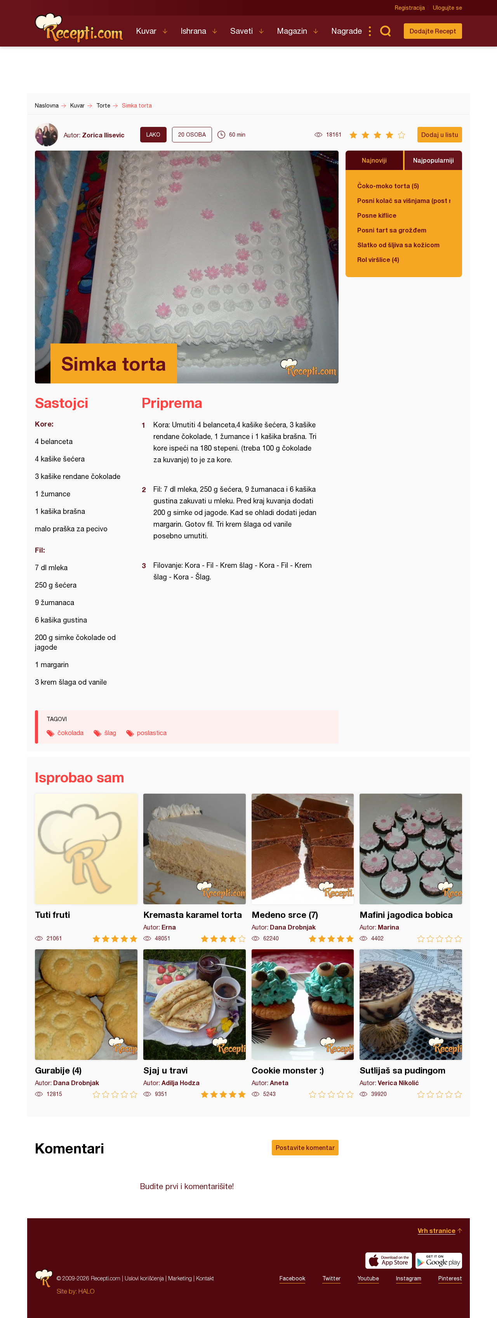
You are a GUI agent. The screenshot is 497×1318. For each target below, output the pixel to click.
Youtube (368, 1278)
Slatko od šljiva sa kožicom (398, 244)
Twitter (331, 1278)
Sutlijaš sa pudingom (411, 1023)
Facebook (292, 1278)
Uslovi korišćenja (144, 1278)
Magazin (292, 30)
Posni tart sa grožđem (391, 230)
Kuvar (146, 30)
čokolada (70, 732)
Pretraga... (385, 31)
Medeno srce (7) (303, 868)
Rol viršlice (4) (378, 259)
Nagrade (346, 30)
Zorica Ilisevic (103, 135)
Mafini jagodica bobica (411, 868)
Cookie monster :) (303, 1023)
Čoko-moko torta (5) (388, 185)
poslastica (152, 732)
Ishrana (193, 30)
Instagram (408, 1278)
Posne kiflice (376, 215)
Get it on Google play (438, 1260)
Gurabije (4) (86, 1023)
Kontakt (205, 1278)
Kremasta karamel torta (194, 868)
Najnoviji (374, 160)
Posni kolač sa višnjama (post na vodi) (403, 200)
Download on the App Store (388, 1260)
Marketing (180, 1278)
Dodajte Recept (433, 31)
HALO (86, 1291)
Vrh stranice (436, 1230)
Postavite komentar (305, 1147)
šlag (110, 732)
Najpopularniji (433, 160)
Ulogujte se (447, 8)
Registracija (410, 8)
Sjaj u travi (194, 1023)
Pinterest (450, 1278)
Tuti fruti (86, 868)
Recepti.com (79, 28)
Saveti (241, 30)
